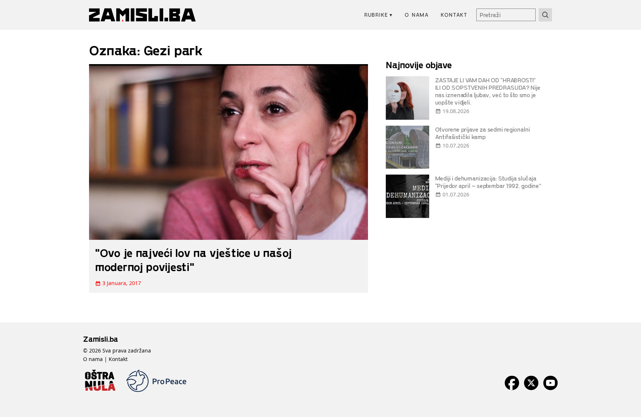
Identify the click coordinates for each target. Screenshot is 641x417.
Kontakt (454, 14)
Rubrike (378, 14)
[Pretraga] (545, 14)
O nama (417, 14)
